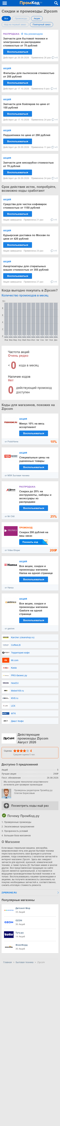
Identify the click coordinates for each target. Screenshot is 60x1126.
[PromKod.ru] (31, 3)
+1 (56, 57)
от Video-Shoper (12, 550)
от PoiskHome (11, 441)
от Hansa (9, 587)
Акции (37, 18)
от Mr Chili (10, 516)
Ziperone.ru (9, 892)
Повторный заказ (41, 24)
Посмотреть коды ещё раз (30, 805)
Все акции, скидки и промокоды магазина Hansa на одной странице (36, 570)
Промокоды (21, 18)
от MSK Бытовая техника (17, 475)
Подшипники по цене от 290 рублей (26, 135)
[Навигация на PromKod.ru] (5, 3)
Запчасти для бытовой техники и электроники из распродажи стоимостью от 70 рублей (25, 42)
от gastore (9, 628)
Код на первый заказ (15, 24)
